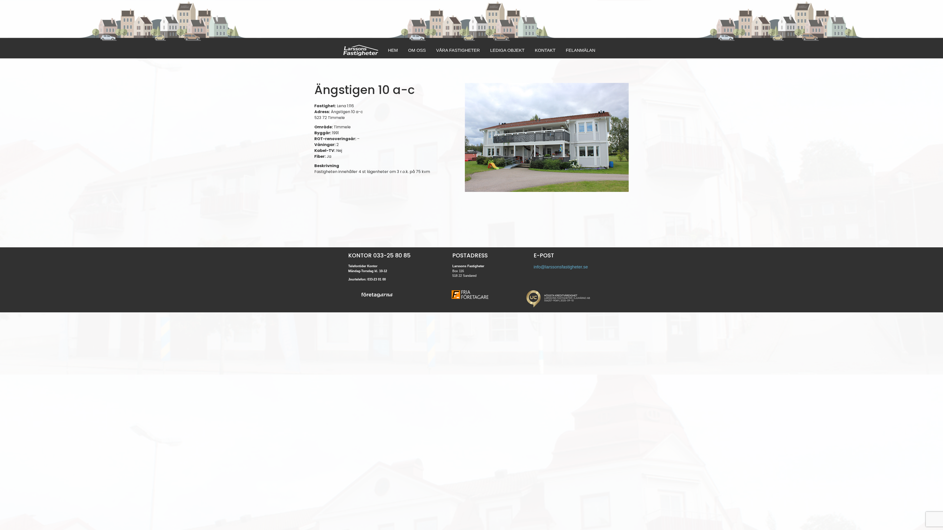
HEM (393, 50)
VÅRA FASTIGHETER (458, 50)
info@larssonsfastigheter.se (561, 267)
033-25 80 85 (392, 255)
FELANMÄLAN (580, 50)
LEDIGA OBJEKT (507, 50)
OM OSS (417, 50)
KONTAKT (545, 50)
